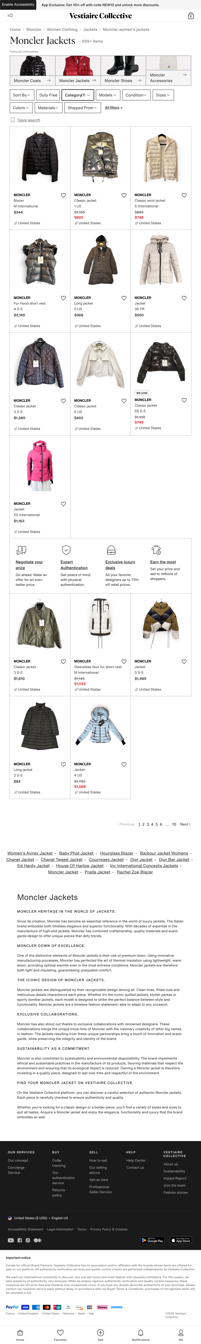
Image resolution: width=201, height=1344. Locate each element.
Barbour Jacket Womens (164, 853)
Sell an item (98, 1179)
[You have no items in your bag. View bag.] (191, 15)
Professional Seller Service (100, 1189)
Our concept (18, 1160)
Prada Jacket (97, 872)
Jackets (90, 29)
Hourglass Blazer (117, 853)
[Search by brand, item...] (10, 15)
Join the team (174, 1185)
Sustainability (174, 1171)
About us (170, 1164)
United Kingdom (28, 1313)
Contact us (135, 1167)
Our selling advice (98, 1170)
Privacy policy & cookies (108, 1229)
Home (15, 29)
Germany (69, 1313)
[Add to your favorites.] (63, 195)
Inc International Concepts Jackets (144, 866)
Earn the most (163, 562)
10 (174, 824)
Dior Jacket (141, 860)
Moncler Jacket (63, 872)
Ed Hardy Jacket (33, 866)
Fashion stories (175, 1192)
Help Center (136, 1160)
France (10, 1313)
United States (51, 1313)
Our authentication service (64, 1178)
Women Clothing (62, 29)
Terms (81, 1229)
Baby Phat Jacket (76, 853)
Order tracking (58, 1163)
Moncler (33, 29)
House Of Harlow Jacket (79, 866)
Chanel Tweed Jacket (61, 860)
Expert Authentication (74, 565)
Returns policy (58, 1193)
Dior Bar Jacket (174, 860)
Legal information (60, 1229)
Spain (81, 1313)
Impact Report (175, 1178)
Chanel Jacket (20, 860)
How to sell (98, 1160)
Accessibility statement (25, 1229)
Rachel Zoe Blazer (135, 872)
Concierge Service (16, 1170)
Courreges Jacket (106, 860)
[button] (191, 15)
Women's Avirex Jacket (30, 853)
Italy (91, 1313)
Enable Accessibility (18, 4)
